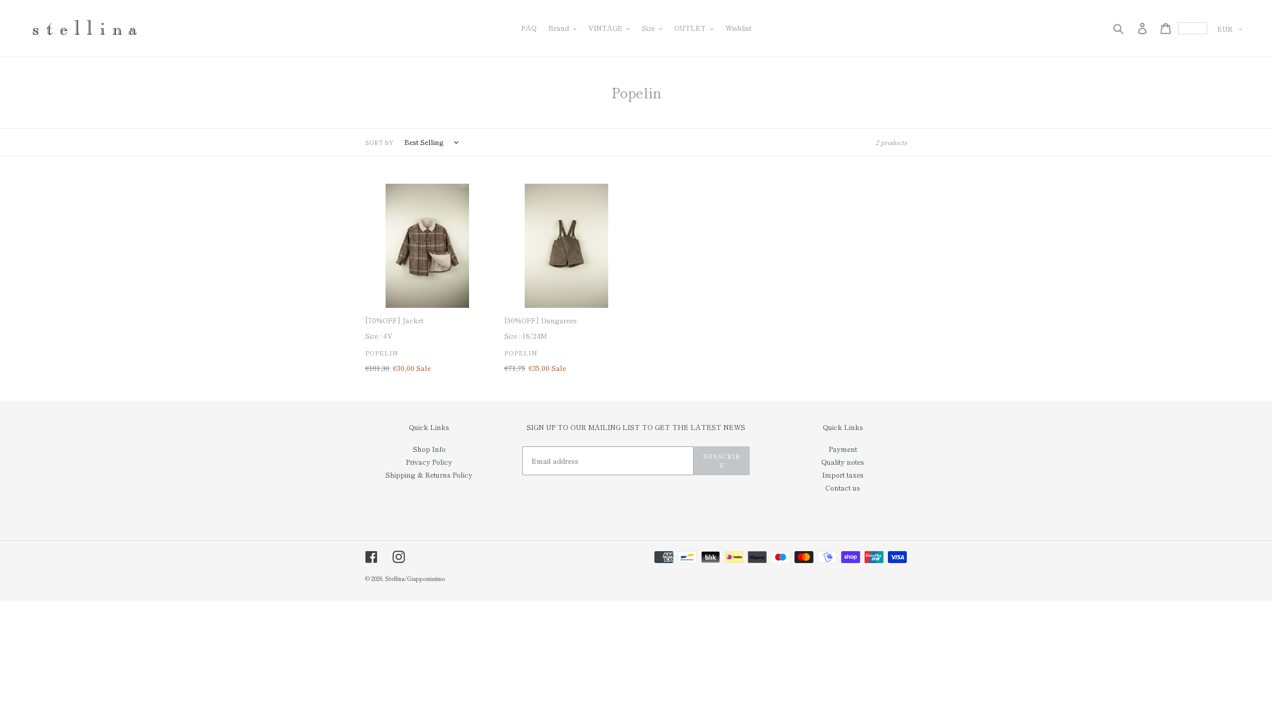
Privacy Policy (429, 462)
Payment (843, 449)
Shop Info (429, 449)
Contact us (842, 488)
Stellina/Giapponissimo (415, 578)
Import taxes (843, 475)
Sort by (379, 142)
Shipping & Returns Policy (429, 475)
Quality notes (842, 462)
